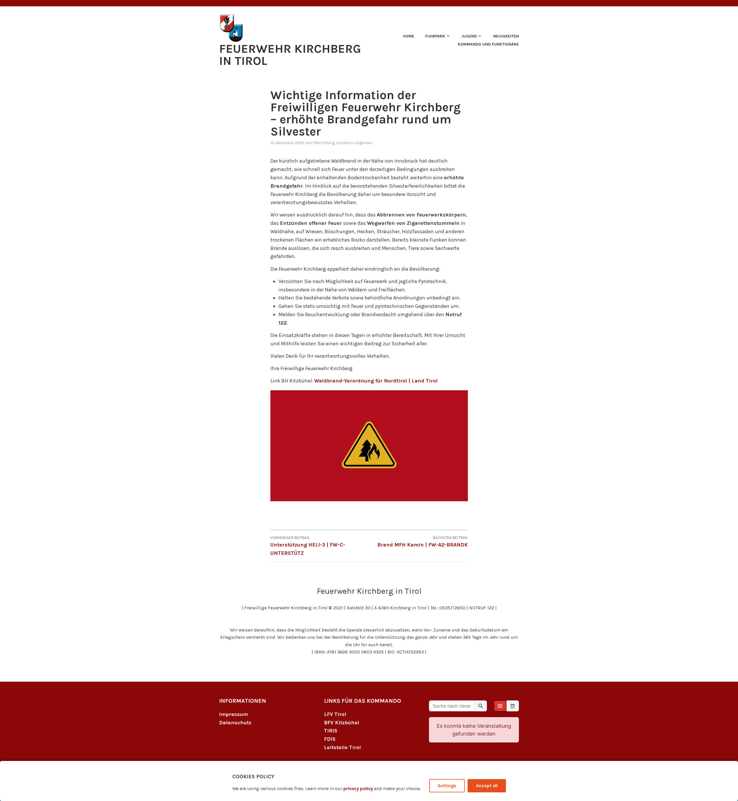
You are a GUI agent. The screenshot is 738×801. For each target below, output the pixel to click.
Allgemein (364, 142)
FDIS (330, 739)
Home (408, 36)
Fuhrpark (435, 36)
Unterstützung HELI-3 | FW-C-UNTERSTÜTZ (307, 546)
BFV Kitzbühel (341, 722)
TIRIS (330, 731)
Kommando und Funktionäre (488, 44)
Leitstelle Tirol (342, 747)
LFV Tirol (335, 714)
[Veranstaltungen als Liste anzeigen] (500, 705)
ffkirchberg (323, 142)
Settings (447, 785)
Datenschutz (235, 722)
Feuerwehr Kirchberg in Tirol (290, 55)
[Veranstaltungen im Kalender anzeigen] (512, 705)
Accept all (487, 785)
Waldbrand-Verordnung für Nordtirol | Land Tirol (376, 381)
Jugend (469, 36)
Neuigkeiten (506, 36)
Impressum (233, 714)
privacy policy (358, 788)
